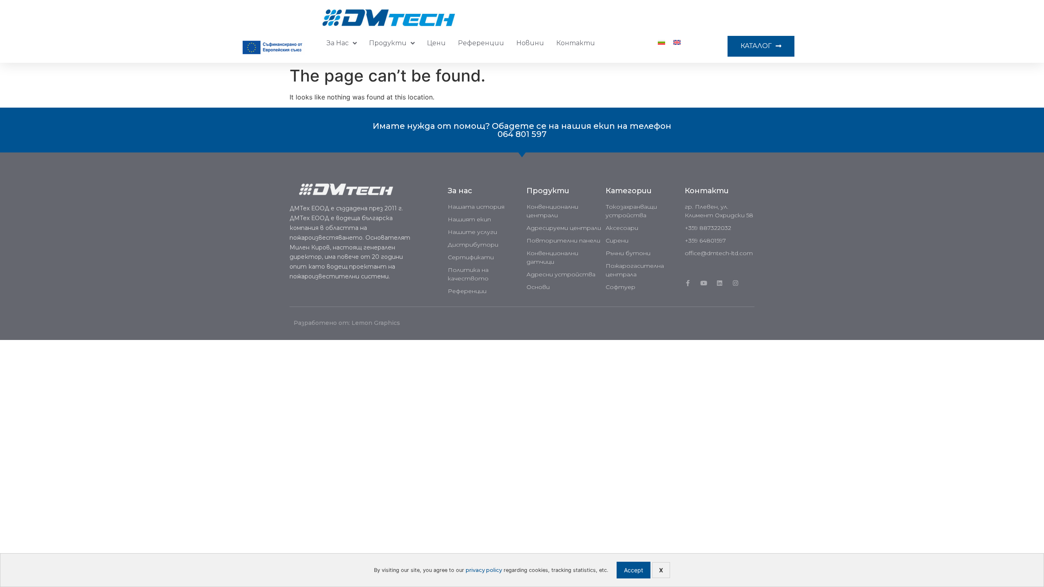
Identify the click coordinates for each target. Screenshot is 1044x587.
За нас (338, 43)
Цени (436, 43)
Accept (633, 570)
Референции (481, 43)
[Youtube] (704, 283)
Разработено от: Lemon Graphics (347, 323)
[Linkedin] (720, 283)
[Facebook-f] (688, 283)
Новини (530, 43)
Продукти (388, 43)
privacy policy (484, 570)
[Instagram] (735, 283)
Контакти (575, 43)
